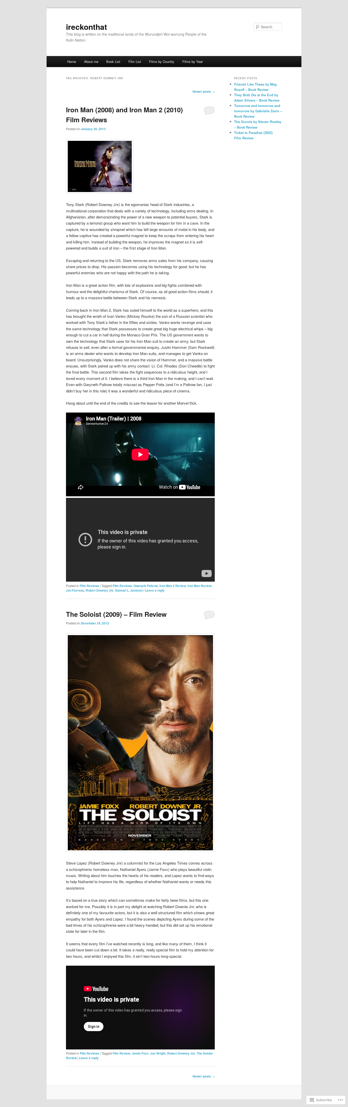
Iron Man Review (199, 585)
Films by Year (192, 61)
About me (91, 61)
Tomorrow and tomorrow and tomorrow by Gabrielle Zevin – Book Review (258, 111)
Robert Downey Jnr (100, 590)
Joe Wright (158, 1053)
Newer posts (204, 91)
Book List (113, 61)
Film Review (121, 1053)
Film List (134, 61)
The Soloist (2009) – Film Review (116, 614)
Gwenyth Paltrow (145, 585)
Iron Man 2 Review (172, 585)
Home (71, 61)
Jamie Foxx (140, 1053)
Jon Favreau (75, 590)
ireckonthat (86, 26)
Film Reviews (89, 585)
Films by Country (161, 61)
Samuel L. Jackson (129, 590)
